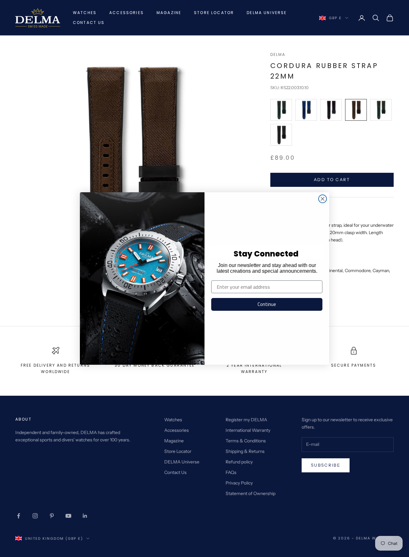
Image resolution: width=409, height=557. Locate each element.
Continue (267, 304)
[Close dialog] (323, 199)
